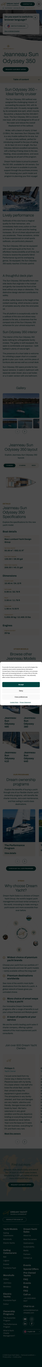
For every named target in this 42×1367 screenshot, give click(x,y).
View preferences (21, 697)
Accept (21, 684)
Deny (21, 691)
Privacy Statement (25, 702)
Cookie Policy (14, 702)
